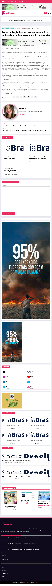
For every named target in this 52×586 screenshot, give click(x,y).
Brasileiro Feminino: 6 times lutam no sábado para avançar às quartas (13, 427)
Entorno (3, 563)
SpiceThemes (37, 577)
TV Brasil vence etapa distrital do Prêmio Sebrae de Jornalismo (37, 442)
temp (3, 571)
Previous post (5, 123)
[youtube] (49, 1)
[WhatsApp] (32, 97)
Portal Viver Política (26, 577)
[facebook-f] (42, 1)
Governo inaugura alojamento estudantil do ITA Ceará (11, 157)
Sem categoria (5, 569)
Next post (4, 128)
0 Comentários (38, 28)
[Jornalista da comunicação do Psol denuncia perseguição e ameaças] (39, 147)
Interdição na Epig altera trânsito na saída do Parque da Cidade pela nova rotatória (27, 502)
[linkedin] (21, 97)
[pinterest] (28, 97)
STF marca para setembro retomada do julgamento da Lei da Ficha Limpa (13, 442)
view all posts (22, 114)
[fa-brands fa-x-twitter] (44, 1)
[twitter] (17, 97)
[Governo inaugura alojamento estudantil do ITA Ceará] (13, 147)
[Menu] (45, 13)
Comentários (4, 185)
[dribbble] (45, 1)
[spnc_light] (50, 13)
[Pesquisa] (48, 13)
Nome (3, 198)
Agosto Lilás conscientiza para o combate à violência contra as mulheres (20, 125)
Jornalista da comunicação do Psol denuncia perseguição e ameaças (37, 157)
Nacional (4, 566)
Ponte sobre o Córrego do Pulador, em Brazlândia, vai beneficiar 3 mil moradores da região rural (25, 131)
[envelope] (24, 97)
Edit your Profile (37, 111)
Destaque (4, 28)
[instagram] (47, 1)
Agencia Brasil (41, 492)
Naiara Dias (18, 28)
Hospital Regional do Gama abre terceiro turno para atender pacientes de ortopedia (10, 502)
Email (3, 205)
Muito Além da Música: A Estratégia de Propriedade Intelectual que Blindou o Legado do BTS (12, 171)
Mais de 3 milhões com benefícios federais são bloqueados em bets (37, 427)
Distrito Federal (10, 28)
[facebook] (14, 97)
